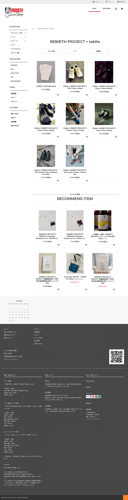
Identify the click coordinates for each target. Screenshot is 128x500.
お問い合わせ (15, 125)
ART (12, 77)
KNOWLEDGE (15, 81)
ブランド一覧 (15, 53)
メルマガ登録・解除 (10, 350)
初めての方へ (15, 113)
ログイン (109, 1)
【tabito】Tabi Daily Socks (46, 86)
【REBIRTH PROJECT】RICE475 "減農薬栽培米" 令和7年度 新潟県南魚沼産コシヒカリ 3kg (47, 280)
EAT (12, 69)
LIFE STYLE (15, 73)
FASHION (14, 65)
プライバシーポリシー (11, 359)
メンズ (13, 37)
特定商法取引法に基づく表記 (13, 356)
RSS (5, 353)
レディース (14, 41)
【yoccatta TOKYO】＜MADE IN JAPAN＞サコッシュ (75, 278)
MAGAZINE (106, 8)
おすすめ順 (51, 51)
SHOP (94, 8)
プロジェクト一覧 (16, 33)
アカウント (97, 1)
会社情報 (13, 121)
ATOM (10, 353)
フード (13, 45)
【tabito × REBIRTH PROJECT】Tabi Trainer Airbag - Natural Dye (75, 172)
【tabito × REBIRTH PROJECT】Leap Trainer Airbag (104, 129)
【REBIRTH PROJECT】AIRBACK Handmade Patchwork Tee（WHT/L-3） (75, 236)
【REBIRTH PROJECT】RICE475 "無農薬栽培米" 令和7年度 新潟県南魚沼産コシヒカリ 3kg (102, 280)
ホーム (33, 28)
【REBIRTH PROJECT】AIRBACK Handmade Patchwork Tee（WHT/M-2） (47, 236)
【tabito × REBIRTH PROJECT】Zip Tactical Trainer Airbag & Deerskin (46, 172)
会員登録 (122, 1)
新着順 (98, 51)
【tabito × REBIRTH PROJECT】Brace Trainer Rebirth (104, 87)
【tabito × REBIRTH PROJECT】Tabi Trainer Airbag (75, 87)
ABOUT (13, 117)
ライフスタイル (15, 49)
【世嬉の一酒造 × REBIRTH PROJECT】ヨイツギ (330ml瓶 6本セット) (102, 236)
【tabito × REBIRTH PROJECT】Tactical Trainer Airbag (75, 129)
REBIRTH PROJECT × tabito (46, 28)
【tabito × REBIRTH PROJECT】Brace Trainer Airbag (46, 129)
